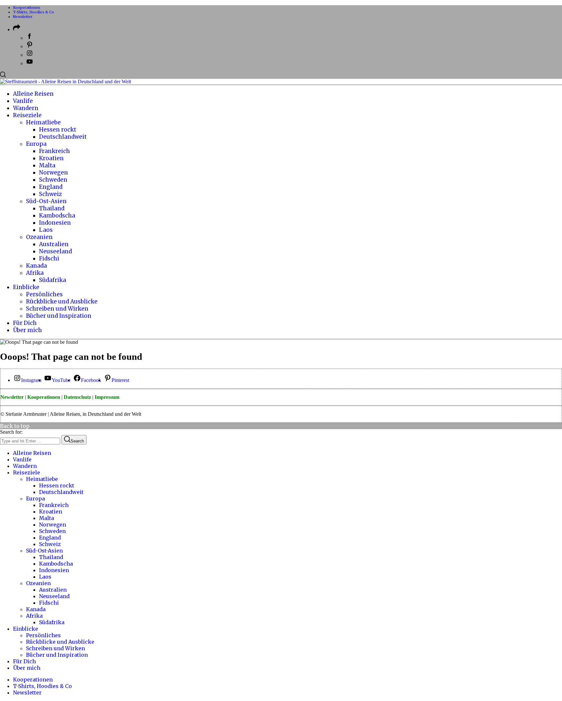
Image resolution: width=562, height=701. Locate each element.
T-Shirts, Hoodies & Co (33, 12)
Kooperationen (26, 7)
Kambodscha (56, 563)
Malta (46, 518)
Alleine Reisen (32, 453)
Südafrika (51, 622)
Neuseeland (54, 596)
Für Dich (24, 661)
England (50, 537)
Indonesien (54, 570)
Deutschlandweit (61, 492)
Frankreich (54, 505)
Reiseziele (26, 472)
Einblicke (25, 628)
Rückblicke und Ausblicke (60, 641)
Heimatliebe (42, 479)
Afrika (34, 615)
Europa (35, 498)
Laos (45, 576)
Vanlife (22, 459)
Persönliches (43, 635)
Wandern (25, 466)
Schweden (52, 531)
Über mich (26, 668)
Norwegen (52, 524)
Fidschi (49, 602)
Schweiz (50, 544)
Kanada (36, 609)
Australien (53, 589)
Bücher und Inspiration (57, 655)
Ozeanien (38, 583)
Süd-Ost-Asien (44, 550)
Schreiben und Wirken (55, 648)
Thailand (51, 557)
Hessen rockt (56, 485)
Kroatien (50, 511)
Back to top (15, 426)
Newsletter (23, 16)
